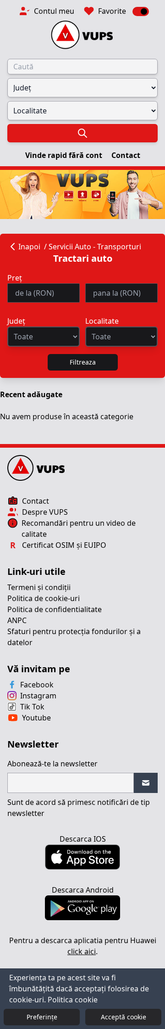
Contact (125, 155)
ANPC (17, 620)
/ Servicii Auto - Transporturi (92, 247)
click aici (81, 951)
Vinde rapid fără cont (64, 155)
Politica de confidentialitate (54, 609)
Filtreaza (83, 362)
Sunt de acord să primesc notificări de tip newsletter (78, 807)
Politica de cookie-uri (43, 598)
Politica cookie (73, 1000)
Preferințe (42, 1016)
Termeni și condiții (39, 587)
